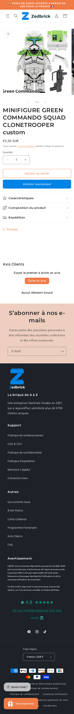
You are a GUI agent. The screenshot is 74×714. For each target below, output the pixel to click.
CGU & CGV (15, 443)
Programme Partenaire (22, 527)
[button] (7, 16)
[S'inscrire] (62, 351)
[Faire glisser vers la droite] (45, 102)
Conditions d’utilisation (55, 694)
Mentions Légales (19, 469)
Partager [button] (12, 229)
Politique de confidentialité (25, 452)
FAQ (10, 544)
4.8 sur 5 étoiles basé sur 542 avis (37, 610)
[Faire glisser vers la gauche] (28, 102)
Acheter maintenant (37, 184)
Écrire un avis (37, 281)
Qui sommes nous (19, 501)
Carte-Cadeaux (17, 519)
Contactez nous (18, 478)
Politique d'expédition (21, 461)
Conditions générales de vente (52, 700)
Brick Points (15, 510)
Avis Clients (15, 536)
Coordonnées (50, 706)
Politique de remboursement (26, 435)
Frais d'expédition (26, 146)
